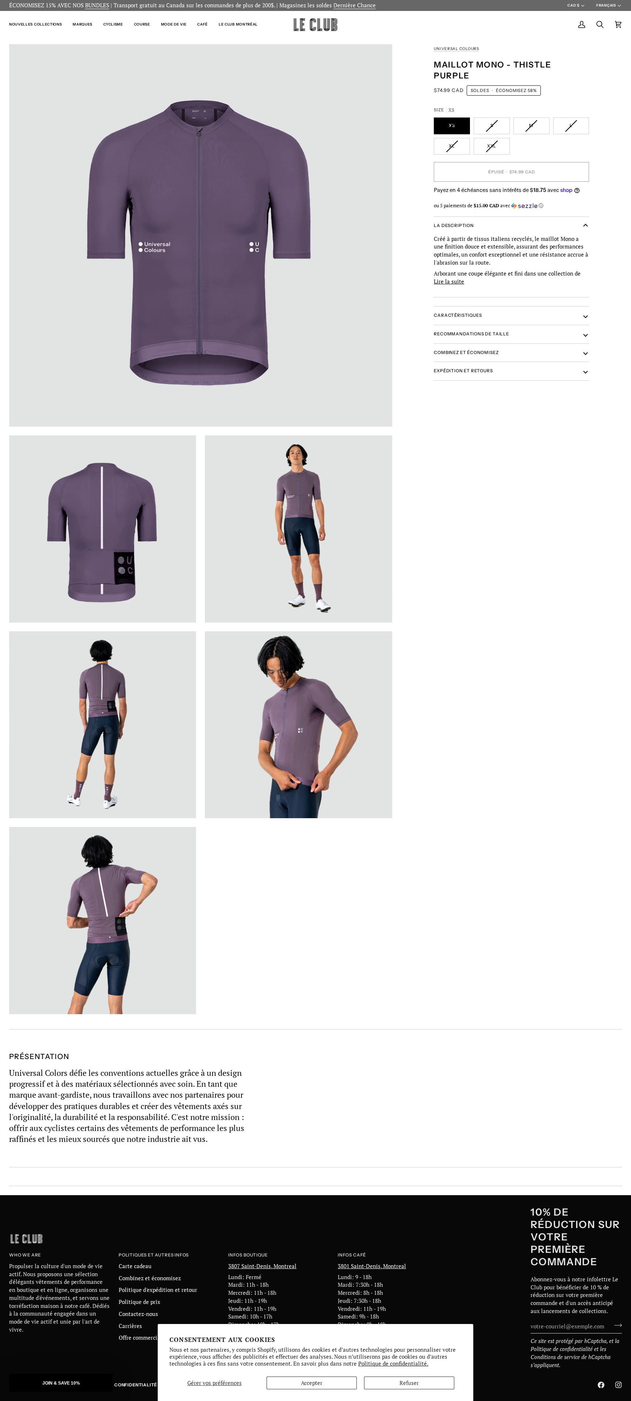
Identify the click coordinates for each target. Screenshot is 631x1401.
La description (454, 225)
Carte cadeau (135, 1266)
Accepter (311, 1382)
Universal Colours (456, 48)
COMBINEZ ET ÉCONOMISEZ (466, 352)
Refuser (409, 1382)
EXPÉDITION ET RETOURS (463, 370)
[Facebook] (601, 1385)
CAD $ (573, 5)
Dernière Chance (354, 5)
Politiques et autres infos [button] (154, 1255)
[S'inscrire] (616, 1325)
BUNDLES (97, 5)
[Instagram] (618, 1385)
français (606, 5)
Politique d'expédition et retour (158, 1289)
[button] (38, 24)
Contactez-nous (138, 1313)
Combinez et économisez (150, 1278)
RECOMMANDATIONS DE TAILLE (471, 333)
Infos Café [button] (352, 1255)
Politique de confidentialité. (393, 1363)
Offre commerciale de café (151, 1337)
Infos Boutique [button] (247, 1255)
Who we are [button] (25, 1255)
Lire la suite (449, 281)
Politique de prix (139, 1301)
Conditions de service (555, 1357)
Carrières (130, 1326)
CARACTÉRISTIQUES (458, 315)
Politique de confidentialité (562, 1349)
